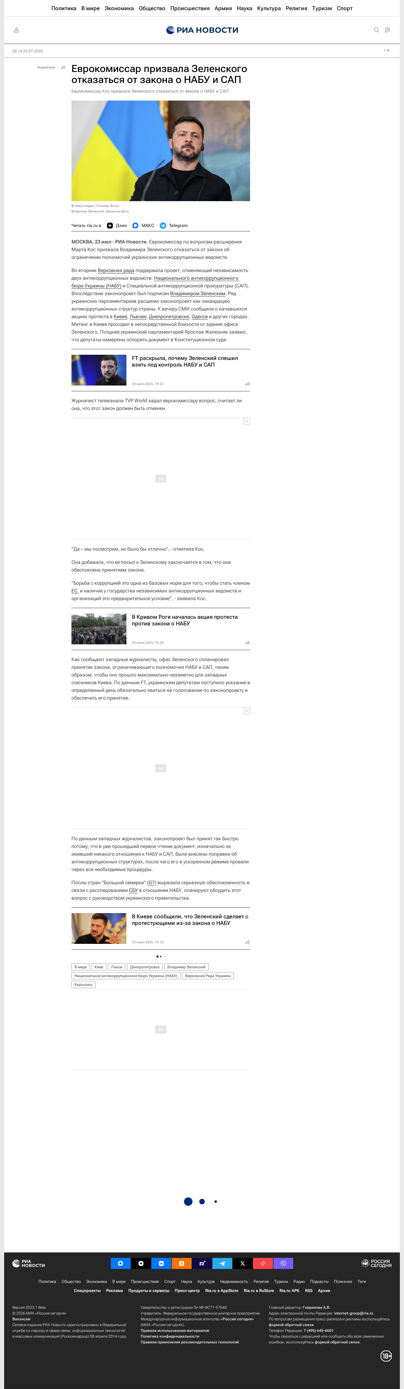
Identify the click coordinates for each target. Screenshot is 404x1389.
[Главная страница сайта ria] (202, 30)
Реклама (114, 1290)
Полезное (343, 1281)
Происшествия (145, 1281)
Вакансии (21, 1319)
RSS (308, 1290)
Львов (116, 967)
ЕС (74, 591)
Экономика (96, 1281)
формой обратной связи (291, 1325)
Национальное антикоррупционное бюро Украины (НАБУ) (126, 976)
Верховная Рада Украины (208, 976)
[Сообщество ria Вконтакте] (161, 1263)
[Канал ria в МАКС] (121, 1263)
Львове (138, 316)
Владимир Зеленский (186, 967)
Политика (47, 1281)
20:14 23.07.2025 (27, 51)
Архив (324, 1290)
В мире (80, 967)
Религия (261, 1281)
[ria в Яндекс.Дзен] (141, 1263)
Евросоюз (83, 984)
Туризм (281, 1281)
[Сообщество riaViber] (283, 1263)
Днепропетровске (169, 316)
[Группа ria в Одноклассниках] (182, 1263)
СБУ (133, 890)
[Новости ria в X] (243, 1263)
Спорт (170, 1281)
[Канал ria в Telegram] (222, 1263)
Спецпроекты (87, 1290)
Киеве (120, 316)
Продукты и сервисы (148, 1290)
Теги (362, 1281)
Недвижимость (234, 1281)
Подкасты (319, 1281)
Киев (99, 967)
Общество (71, 1281)
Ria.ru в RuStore (259, 1290)
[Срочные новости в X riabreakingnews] (263, 1263)
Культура (206, 1281)
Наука (186, 1281)
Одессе (200, 316)
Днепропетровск (145, 967)
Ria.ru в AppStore (221, 1290)
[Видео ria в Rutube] (202, 1263)
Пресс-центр (187, 1290)
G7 (152, 882)
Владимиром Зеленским (197, 293)
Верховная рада (116, 270)
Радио (299, 1281)
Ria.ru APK (290, 1290)
